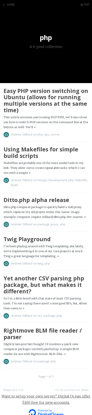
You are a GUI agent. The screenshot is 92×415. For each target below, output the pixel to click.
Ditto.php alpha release (36, 200)
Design (42, 180)
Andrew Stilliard (22, 134)
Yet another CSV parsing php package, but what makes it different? (44, 284)
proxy (55, 224)
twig (40, 263)
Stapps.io (9, 389)
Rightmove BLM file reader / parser (43, 334)
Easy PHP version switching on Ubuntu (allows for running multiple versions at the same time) (46, 100)
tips (46, 134)
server (55, 134)
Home (11, 4)
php (86, 4)
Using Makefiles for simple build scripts (41, 152)
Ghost (85, 389)
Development (57, 180)
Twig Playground (27, 239)
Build (14, 185)
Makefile (81, 180)
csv (40, 316)
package (43, 224)
